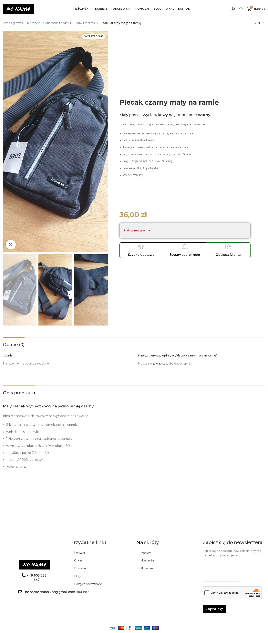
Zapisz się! (214, 609)
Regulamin (81, 592)
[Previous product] (255, 23)
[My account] (233, 9)
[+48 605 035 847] (24, 575)
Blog (77, 576)
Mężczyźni (34, 23)
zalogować (159, 363)
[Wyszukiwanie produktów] (241, 9)
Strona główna (13, 23)
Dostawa (80, 568)
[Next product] (263, 23)
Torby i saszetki (85, 23)
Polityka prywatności (88, 584)
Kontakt (79, 552)
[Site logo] (18, 8)
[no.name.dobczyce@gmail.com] (20, 592)
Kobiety (145, 552)
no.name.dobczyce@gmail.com (50, 592)
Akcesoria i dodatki (58, 23)
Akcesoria (146, 568)
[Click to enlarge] (11, 244)
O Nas (78, 560)
